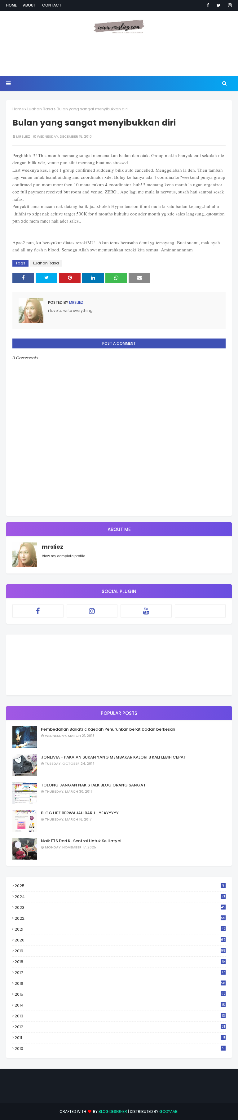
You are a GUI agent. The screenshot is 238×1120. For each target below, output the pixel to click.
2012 (120, 1027)
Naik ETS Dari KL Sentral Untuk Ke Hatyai (81, 841)
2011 (120, 1038)
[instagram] (229, 5)
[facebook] (208, 5)
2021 (120, 929)
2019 (120, 951)
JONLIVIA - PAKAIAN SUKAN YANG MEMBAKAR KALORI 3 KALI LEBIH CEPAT (113, 757)
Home (11, 5)
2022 (120, 918)
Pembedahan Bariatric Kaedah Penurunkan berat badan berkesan (108, 729)
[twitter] (218, 5)
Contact (51, 5)
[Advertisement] (119, 56)
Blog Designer (113, 1111)
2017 (120, 973)
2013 (120, 1016)
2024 (120, 897)
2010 (119, 1048)
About (29, 5)
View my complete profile (63, 555)
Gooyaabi (168, 1111)
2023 (120, 907)
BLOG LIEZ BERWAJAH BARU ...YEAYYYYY (80, 813)
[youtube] (146, 611)
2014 (120, 1005)
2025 (119, 886)
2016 (120, 983)
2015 (120, 994)
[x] (200, 611)
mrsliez (23, 136)
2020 (120, 940)
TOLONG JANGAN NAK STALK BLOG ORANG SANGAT (93, 785)
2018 (120, 962)
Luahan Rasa (40, 109)
